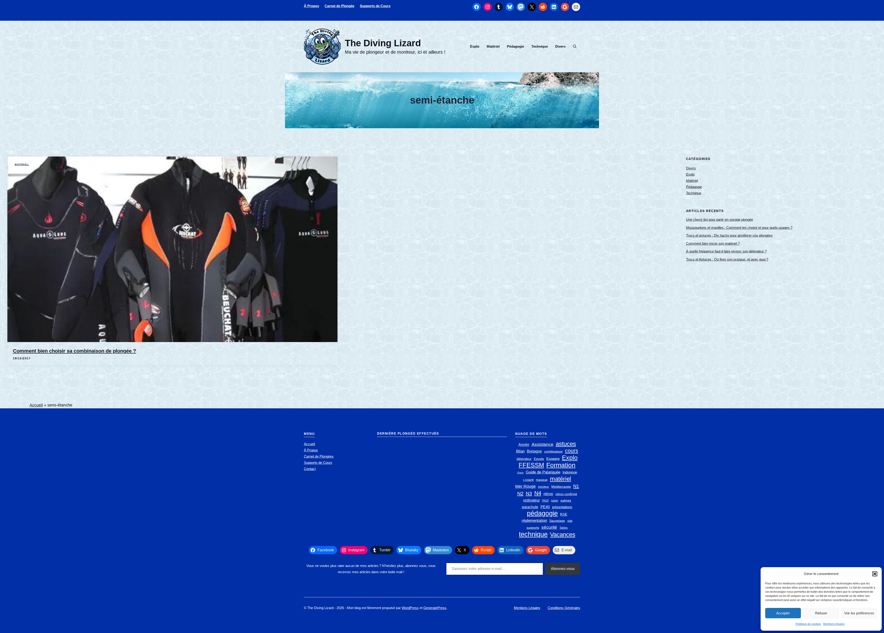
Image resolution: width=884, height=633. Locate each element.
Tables (563, 527)
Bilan (520, 451)
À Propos (311, 6)
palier (554, 500)
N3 (529, 493)
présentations (562, 507)
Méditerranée (561, 486)
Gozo (520, 472)
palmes (566, 500)
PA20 (545, 500)
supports (532, 527)
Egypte (539, 459)
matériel (560, 479)
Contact (310, 469)
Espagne (553, 459)
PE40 (545, 507)
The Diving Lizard (383, 43)
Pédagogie (515, 46)
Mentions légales (834, 624)
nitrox (548, 494)
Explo (474, 46)
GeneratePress (434, 608)
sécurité (549, 527)
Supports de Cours (375, 6)
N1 (576, 486)
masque (542, 480)
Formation (561, 465)
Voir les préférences (859, 613)
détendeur (524, 459)
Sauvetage (557, 521)
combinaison (553, 451)
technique (533, 534)
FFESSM (531, 465)
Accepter (783, 613)
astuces (566, 444)
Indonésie (570, 472)
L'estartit (528, 480)
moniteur (543, 486)
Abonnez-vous (563, 569)
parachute (530, 507)
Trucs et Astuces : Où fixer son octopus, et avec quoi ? (727, 259)
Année (523, 445)
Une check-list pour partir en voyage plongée (719, 219)
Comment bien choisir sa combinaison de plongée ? (74, 351)
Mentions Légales (527, 608)
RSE (563, 514)
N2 (520, 493)
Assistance (542, 444)
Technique (539, 46)
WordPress (410, 608)
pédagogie (542, 513)
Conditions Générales (564, 608)
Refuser (821, 613)
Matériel (493, 46)
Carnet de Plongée (339, 6)
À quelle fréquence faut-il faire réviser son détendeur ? (726, 251)
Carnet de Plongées (319, 456)
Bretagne (534, 451)
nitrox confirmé (566, 494)
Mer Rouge (525, 486)
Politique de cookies (808, 624)
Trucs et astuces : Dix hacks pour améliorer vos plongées (729, 235)
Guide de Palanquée (543, 472)
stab (570, 521)
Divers (560, 46)
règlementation (534, 520)
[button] (874, 574)
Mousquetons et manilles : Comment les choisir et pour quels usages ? (739, 227)
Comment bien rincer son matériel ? (713, 243)
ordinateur (531, 500)
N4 (537, 493)
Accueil (36, 405)
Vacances (562, 534)
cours (571, 451)
